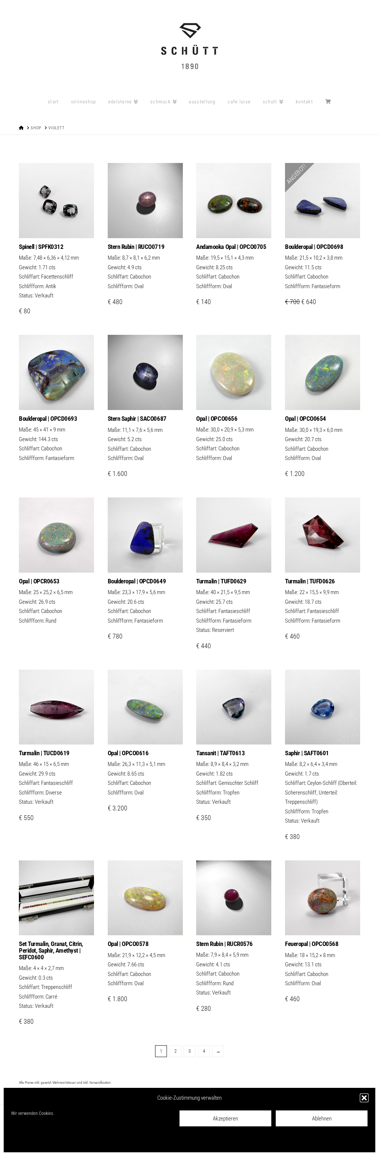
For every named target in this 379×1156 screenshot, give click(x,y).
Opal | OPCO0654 (305, 418)
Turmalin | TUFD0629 (221, 581)
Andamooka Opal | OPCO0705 (231, 246)
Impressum (97, 1141)
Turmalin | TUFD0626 (310, 581)
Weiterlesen (56, 397)
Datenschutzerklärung (64, 1141)
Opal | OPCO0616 (128, 753)
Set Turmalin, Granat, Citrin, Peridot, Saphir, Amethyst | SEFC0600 (51, 950)
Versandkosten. (100, 1082)
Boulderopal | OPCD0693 (48, 418)
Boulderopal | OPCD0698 (314, 246)
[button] (364, 1098)
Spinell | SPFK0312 (41, 246)
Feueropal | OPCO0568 (311, 943)
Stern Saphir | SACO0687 (137, 418)
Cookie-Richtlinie (26, 1141)
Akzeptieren (225, 1118)
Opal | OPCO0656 (216, 418)
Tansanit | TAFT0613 (220, 753)
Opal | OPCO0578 (128, 943)
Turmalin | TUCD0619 (44, 753)
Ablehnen (322, 1118)
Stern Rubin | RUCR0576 (224, 943)
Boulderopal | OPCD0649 (137, 581)
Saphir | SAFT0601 (307, 753)
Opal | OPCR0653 (39, 581)
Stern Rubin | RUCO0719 (136, 246)
